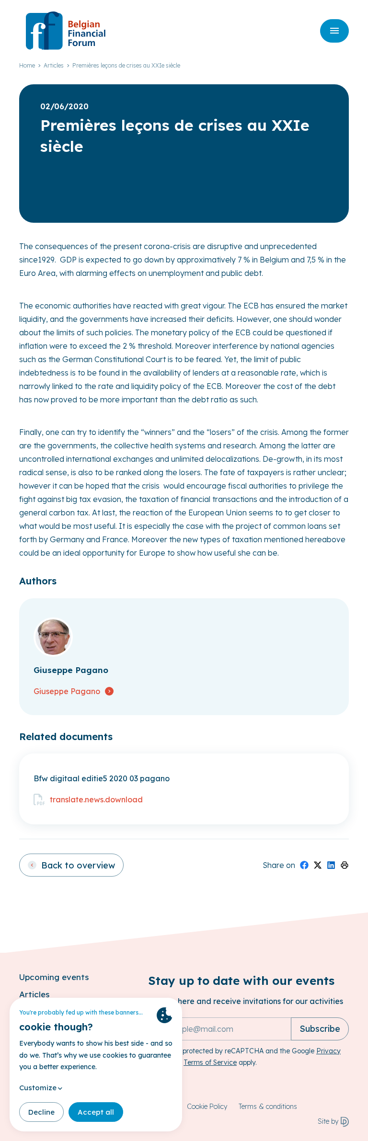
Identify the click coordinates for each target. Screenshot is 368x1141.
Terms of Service (210, 1062)
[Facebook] (304, 865)
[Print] (344, 865)
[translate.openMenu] (334, 31)
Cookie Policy (207, 1106)
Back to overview (78, 865)
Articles (54, 65)
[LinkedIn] (331, 865)
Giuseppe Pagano (67, 691)
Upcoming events (54, 977)
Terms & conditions (268, 1106)
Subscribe (319, 1028)
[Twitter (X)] (317, 865)
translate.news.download (96, 799)
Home (27, 65)
